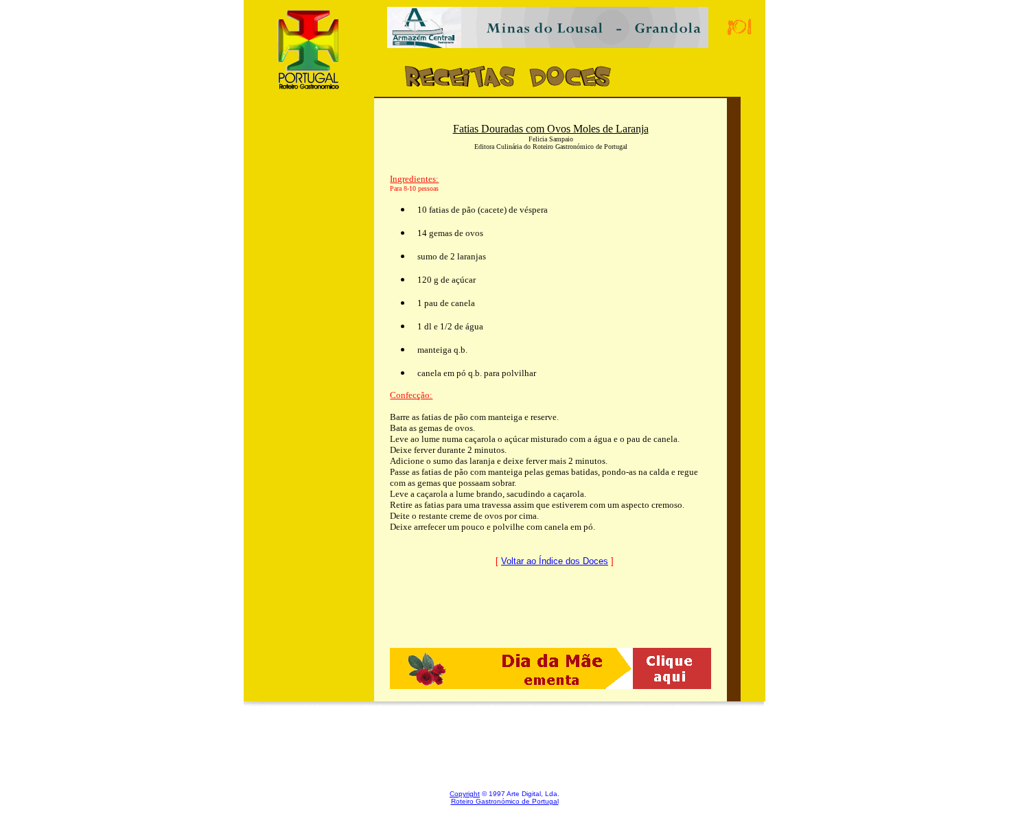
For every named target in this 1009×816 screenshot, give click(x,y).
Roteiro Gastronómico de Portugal (505, 801)
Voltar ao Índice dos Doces (554, 561)
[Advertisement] (309, 366)
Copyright (465, 793)
